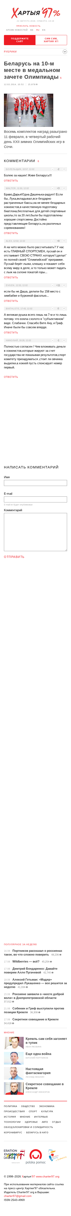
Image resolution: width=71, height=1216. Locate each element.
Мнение (9, 1032)
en (43, 30)
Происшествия (14, 1111)
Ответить (11, 180)
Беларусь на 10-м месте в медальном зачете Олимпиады (32, 70)
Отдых (56, 1122)
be (32, 30)
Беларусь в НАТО (37, 1132)
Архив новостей (17, 30)
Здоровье (31, 1122)
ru (37, 30)
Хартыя (35, 13)
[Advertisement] (35, 423)
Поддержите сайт (20, 40)
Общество (28, 1106)
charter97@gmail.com (18, 1196)
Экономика (46, 1106)
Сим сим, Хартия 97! (51, 40)
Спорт (33, 1111)
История (10, 1117)
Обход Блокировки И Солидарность (28, 1127)
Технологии (12, 1122)
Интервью (41, 1117)
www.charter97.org (47, 1176)
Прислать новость (28, 26)
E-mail (8, 493)
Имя (7, 477)
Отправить (14, 556)
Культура (47, 1111)
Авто (45, 1122)
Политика (10, 1106)
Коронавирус (13, 1132)
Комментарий (13, 510)
